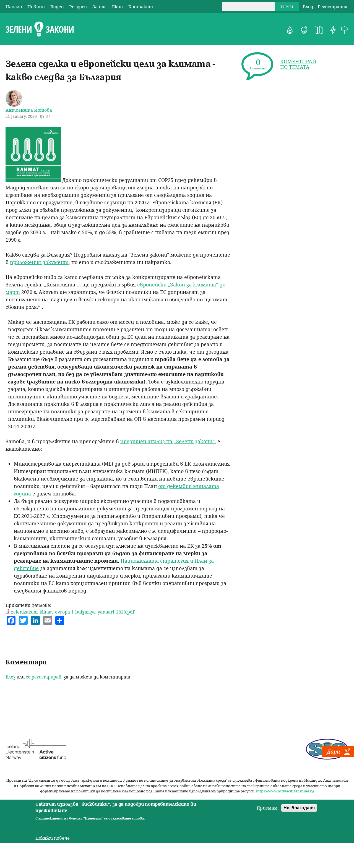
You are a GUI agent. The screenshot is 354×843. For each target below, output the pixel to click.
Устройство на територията (318, 30)
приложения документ (39, 262)
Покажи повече (52, 838)
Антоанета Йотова (29, 110)
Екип (117, 7)
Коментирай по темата (298, 64)
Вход (308, 7)
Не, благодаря (299, 807)
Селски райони (344, 30)
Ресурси (78, 7)
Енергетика (333, 30)
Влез (10, 677)
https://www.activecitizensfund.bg (285, 791)
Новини (36, 7)
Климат (304, 30)
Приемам (267, 808)
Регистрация (332, 7)
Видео (57, 7)
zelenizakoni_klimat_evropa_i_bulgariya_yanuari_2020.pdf (72, 612)
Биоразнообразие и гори (290, 30)
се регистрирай (43, 677)
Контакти (140, 7)
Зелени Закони (40, 29)
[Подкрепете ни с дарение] (338, 755)
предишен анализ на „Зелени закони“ (167, 441)
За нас (99, 7)
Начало (14, 7)
